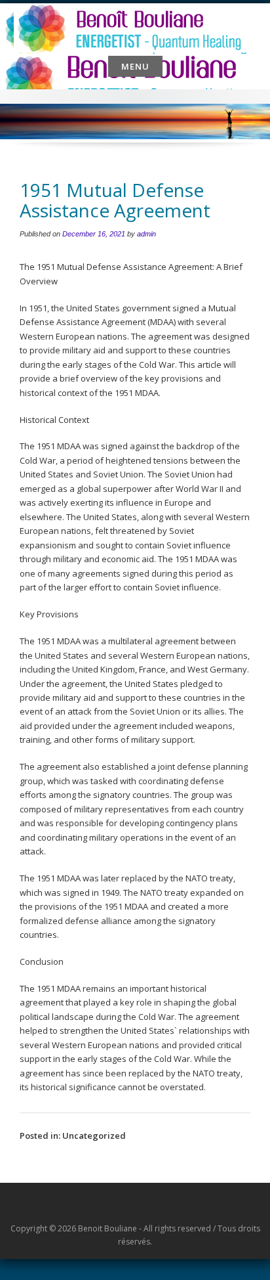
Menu (135, 66)
